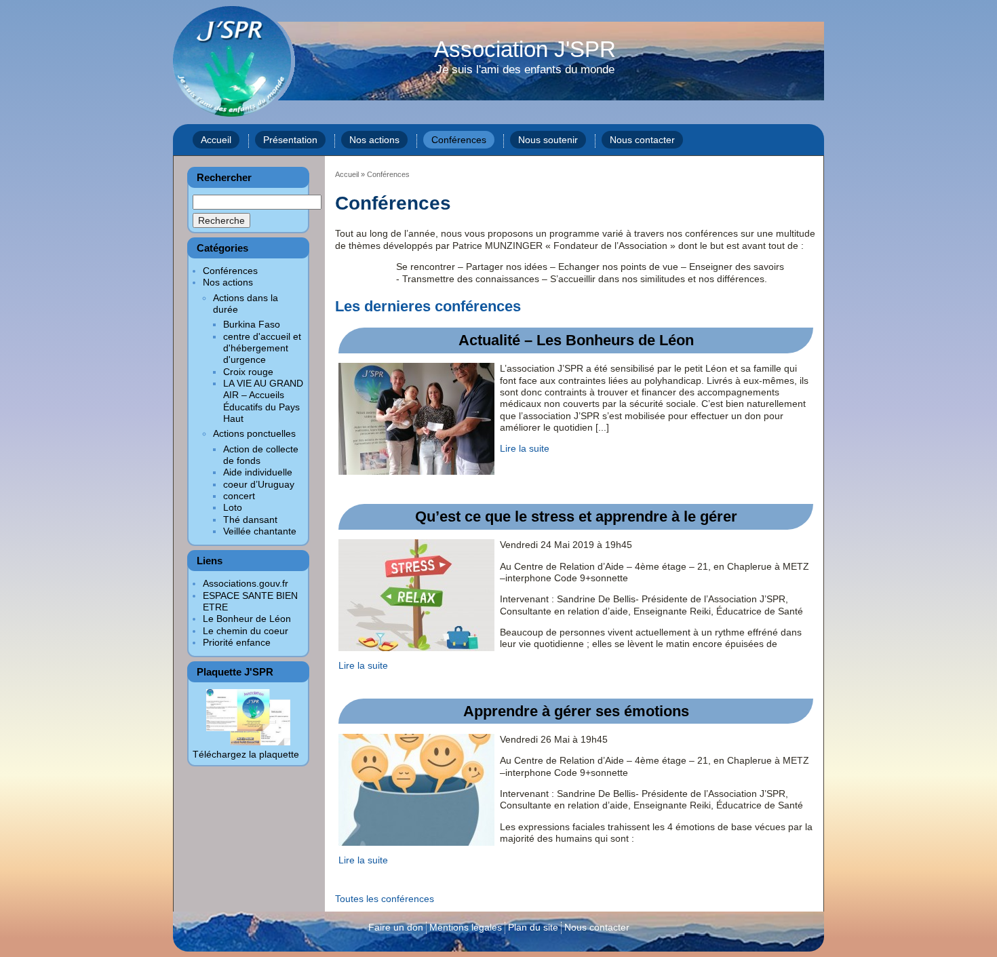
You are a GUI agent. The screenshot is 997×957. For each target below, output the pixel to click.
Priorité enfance (237, 642)
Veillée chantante (259, 531)
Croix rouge (248, 371)
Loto (232, 507)
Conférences (458, 139)
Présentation (290, 139)
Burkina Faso (251, 324)
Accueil (216, 139)
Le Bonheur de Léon (247, 618)
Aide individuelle (257, 472)
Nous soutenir (548, 139)
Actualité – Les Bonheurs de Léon (576, 340)
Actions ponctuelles (254, 433)
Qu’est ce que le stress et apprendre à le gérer (576, 516)
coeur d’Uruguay (258, 484)
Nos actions (374, 139)
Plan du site (533, 927)
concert (239, 495)
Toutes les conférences (384, 898)
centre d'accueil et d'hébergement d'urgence (262, 348)
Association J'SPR (525, 57)
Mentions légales (465, 927)
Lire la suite (524, 448)
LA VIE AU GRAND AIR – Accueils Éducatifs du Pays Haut (263, 401)
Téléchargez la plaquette (246, 754)
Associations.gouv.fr (245, 583)
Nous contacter (642, 139)
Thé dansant (250, 519)
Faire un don (395, 927)
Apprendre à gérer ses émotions (576, 711)
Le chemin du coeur (245, 630)
